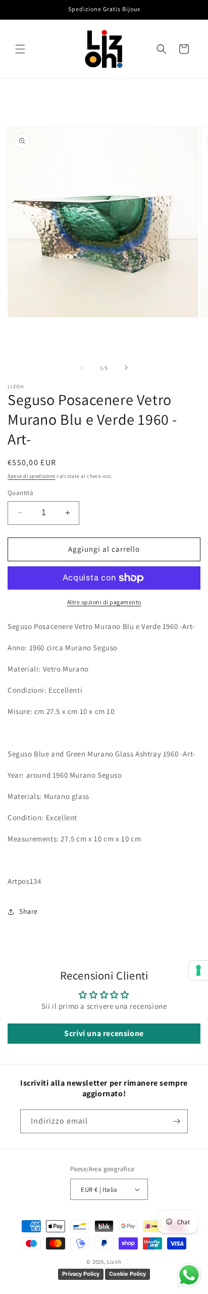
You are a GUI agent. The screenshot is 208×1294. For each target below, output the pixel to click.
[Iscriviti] (176, 1121)
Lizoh (114, 1261)
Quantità (20, 492)
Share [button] (28, 911)
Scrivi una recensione (104, 1033)
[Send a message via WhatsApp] (189, 1275)
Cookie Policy (127, 1273)
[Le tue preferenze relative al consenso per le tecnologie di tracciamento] (198, 970)
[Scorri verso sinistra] (82, 367)
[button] (20, 49)
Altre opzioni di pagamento (104, 602)
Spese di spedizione (31, 476)
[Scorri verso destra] (126, 367)
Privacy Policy (80, 1273)
